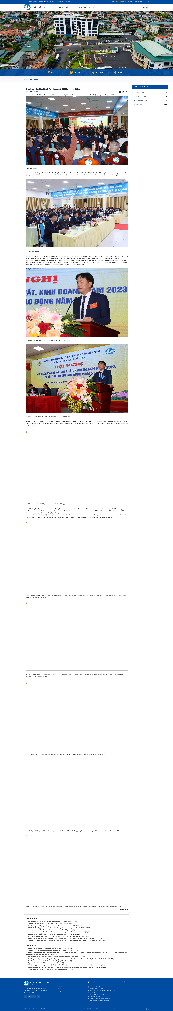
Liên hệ (59, 991)
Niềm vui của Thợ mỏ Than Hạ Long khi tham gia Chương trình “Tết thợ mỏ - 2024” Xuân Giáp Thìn (54, 936)
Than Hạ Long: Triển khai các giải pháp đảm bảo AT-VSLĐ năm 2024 (46, 923)
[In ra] (123, 92)
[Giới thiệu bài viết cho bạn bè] (120, 92)
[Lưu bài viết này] (127, 92)
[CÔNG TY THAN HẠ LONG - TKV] (27, 7)
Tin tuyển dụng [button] (80, 7)
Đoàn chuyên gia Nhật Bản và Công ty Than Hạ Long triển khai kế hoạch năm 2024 (50, 934)
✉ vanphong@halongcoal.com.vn (134, 1)
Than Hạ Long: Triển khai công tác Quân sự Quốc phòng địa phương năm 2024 (49, 950)
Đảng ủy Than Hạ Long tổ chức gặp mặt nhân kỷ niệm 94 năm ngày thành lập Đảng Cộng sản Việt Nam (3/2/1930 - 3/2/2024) (61, 938)
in (38, 996)
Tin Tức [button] (52, 7)
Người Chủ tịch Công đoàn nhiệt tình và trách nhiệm (42, 963)
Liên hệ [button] (91, 7)
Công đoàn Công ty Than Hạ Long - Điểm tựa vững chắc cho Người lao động (48, 921)
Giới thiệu (59, 986)
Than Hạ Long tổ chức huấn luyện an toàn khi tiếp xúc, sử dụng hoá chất (47, 930)
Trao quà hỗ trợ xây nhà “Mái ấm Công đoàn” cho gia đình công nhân (46, 969)
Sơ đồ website (113, 1009)
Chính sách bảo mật (88, 1009)
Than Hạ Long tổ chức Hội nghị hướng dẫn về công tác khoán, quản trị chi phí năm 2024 (51, 926)
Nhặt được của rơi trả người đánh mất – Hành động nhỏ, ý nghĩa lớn (46, 961)
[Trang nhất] (34, 7)
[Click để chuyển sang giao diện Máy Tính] (148, 1009)
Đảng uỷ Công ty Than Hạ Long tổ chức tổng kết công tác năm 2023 (46, 948)
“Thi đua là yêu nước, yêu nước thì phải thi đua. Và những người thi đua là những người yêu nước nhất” (56, 928)
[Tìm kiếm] (148, 2)
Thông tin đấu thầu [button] (65, 7)
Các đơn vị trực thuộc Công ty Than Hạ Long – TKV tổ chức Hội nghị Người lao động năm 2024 (53, 956)
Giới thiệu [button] (42, 7)
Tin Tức (59, 988)
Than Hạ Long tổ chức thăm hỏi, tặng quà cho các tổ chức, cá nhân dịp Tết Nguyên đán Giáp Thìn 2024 (55, 932)
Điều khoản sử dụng (101, 1009)
